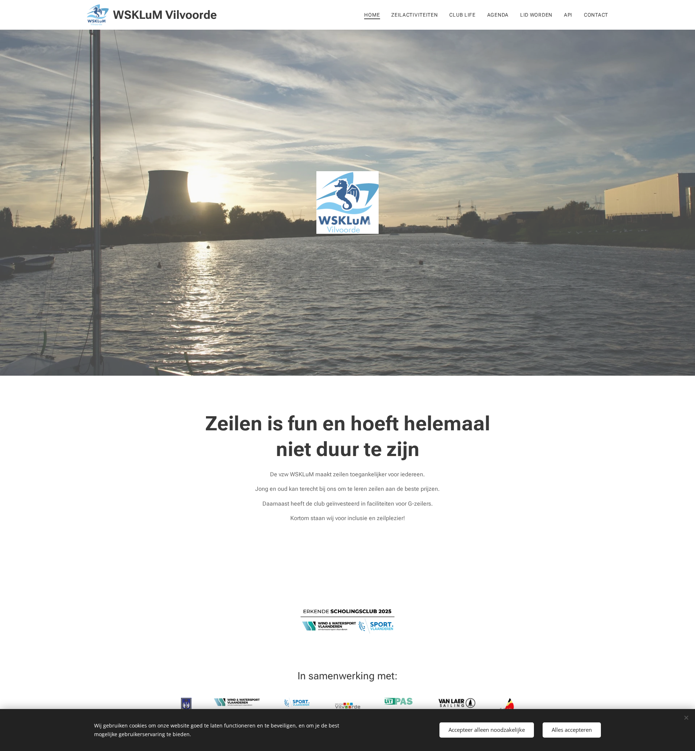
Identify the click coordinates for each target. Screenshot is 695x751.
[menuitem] (374, 15)
